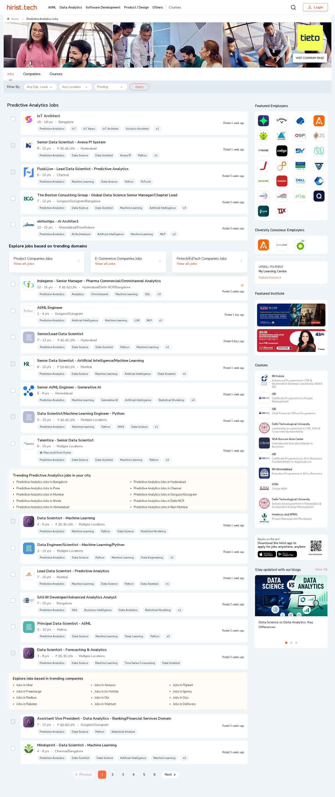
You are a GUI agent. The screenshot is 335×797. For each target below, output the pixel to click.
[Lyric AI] (263, 211)
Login (318, 7)
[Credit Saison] (300, 166)
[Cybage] (263, 151)
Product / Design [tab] (136, 7)
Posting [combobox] (102, 87)
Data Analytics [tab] (71, 7)
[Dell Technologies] (300, 181)
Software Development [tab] (103, 7)
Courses (175, 7)
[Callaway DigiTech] (282, 120)
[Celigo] (282, 151)
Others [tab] (157, 7)
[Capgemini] (300, 120)
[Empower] (282, 196)
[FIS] (300, 196)
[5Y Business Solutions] (300, 151)
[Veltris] (319, 166)
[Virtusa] (263, 120)
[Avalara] (319, 120)
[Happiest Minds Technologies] (263, 136)
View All (321, 569)
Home (15, 19)
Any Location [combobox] (71, 87)
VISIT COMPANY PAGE (310, 58)
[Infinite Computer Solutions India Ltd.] (282, 136)
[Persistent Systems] (282, 166)
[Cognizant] (319, 181)
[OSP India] (300, 136)
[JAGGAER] (263, 166)
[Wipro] (263, 196)
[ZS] (319, 136)
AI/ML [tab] (52, 7)
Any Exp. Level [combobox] (37, 87)
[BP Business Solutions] (300, 245)
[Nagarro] (319, 151)
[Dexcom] (263, 181)
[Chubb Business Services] (282, 245)
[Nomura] (282, 181)
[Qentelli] (319, 196)
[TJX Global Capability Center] (282, 211)
